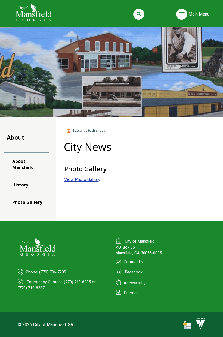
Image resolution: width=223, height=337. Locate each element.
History (20, 185)
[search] (138, 14)
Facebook (133, 272)
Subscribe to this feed (89, 131)
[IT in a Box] (199, 328)
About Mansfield (23, 164)
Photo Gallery (27, 202)
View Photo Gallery (82, 179)
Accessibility (134, 283)
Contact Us (133, 262)
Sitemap (131, 293)
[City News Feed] (67, 131)
